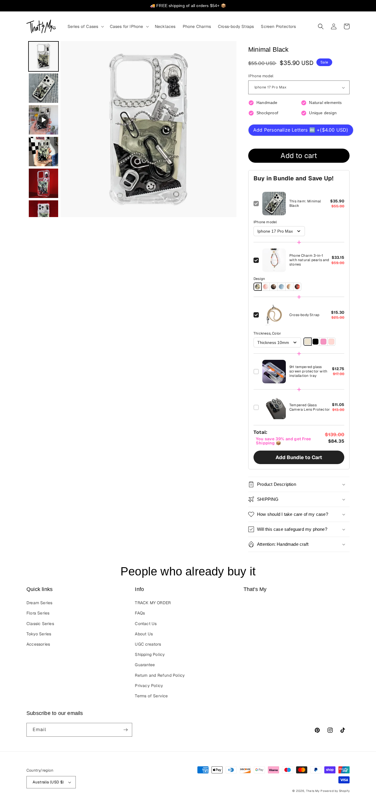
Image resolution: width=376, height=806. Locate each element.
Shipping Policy (150, 654)
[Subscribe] (125, 730)
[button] (85, 26)
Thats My (313, 791)
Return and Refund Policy (160, 675)
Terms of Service (151, 695)
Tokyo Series (38, 634)
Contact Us (146, 623)
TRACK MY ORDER (153, 602)
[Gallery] (131, 129)
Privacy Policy (149, 685)
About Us (144, 634)
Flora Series (37, 613)
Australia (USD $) (48, 782)
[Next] (227, 129)
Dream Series (39, 602)
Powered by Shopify (335, 791)
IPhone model (260, 75)
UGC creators (148, 644)
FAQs (140, 613)
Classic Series (40, 623)
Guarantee (145, 664)
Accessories (38, 644)
